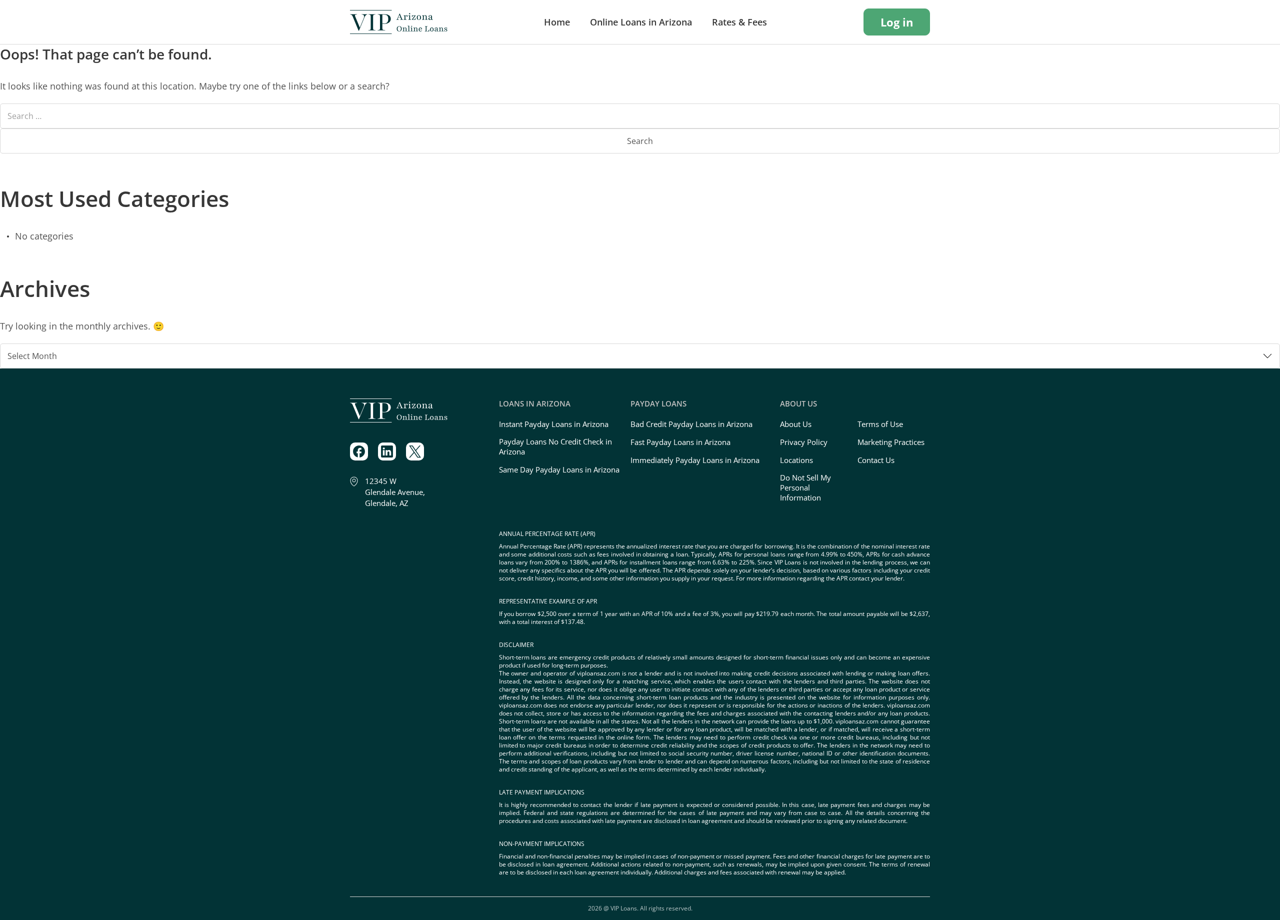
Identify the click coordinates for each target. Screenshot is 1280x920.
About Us (796, 424)
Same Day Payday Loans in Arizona (559, 469)
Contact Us (876, 460)
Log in (896, 22)
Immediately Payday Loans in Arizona (695, 460)
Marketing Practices (891, 442)
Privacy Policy (804, 442)
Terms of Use (880, 424)
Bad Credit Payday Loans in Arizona (691, 424)
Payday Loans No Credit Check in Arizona (555, 446)
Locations (796, 460)
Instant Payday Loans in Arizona (553, 424)
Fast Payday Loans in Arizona (680, 442)
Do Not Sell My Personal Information (805, 487)
